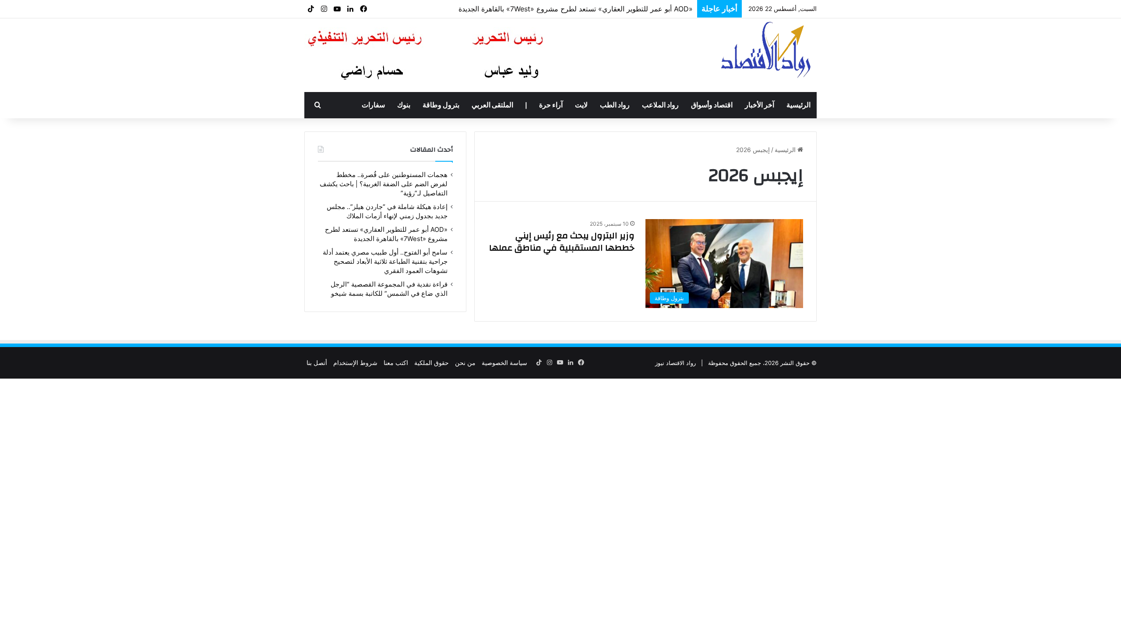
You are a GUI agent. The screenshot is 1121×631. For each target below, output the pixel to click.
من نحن (465, 362)
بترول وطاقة (441, 105)
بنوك (403, 105)
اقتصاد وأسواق (712, 105)
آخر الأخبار (759, 105)
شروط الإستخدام (355, 362)
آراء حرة (551, 105)
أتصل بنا (317, 362)
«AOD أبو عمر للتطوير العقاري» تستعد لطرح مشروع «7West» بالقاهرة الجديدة (575, 8)
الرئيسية (798, 105)
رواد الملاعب (660, 105)
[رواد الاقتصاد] (767, 49)
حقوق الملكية (431, 362)
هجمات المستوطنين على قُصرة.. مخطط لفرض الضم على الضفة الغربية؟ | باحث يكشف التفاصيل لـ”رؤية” (384, 184)
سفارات (373, 105)
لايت (581, 105)
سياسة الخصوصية (504, 362)
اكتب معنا (396, 362)
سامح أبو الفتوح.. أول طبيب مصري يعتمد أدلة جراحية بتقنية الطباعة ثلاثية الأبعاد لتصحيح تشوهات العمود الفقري (385, 261)
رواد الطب (615, 105)
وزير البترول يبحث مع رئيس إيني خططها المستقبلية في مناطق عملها (562, 241)
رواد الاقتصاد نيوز (675, 362)
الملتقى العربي (492, 105)
